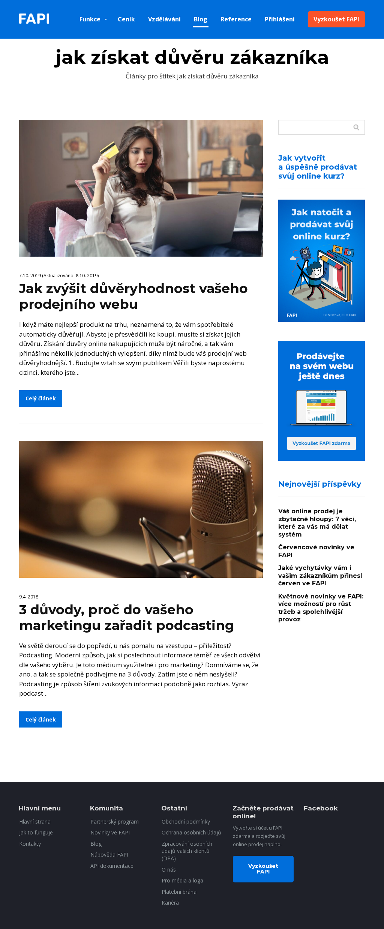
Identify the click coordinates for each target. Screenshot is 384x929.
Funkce (90, 19)
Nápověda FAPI (109, 854)
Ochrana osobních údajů (191, 832)
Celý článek (41, 398)
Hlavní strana (35, 821)
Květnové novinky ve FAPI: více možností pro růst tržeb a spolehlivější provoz (320, 608)
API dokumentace (112, 865)
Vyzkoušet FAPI (336, 19)
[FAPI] (34, 20)
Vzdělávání (164, 19)
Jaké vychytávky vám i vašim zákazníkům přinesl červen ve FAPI (320, 575)
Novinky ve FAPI (110, 832)
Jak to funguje (36, 832)
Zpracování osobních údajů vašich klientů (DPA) (187, 851)
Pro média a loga (182, 880)
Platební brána (179, 891)
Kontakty (30, 843)
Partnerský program (114, 821)
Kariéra (170, 902)
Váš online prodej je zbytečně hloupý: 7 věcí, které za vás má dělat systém (317, 523)
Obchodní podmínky (186, 821)
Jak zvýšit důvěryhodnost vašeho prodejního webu (133, 296)
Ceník (126, 19)
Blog (200, 19)
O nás (169, 869)
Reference (236, 19)
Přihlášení (280, 19)
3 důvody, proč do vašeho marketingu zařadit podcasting (126, 617)
